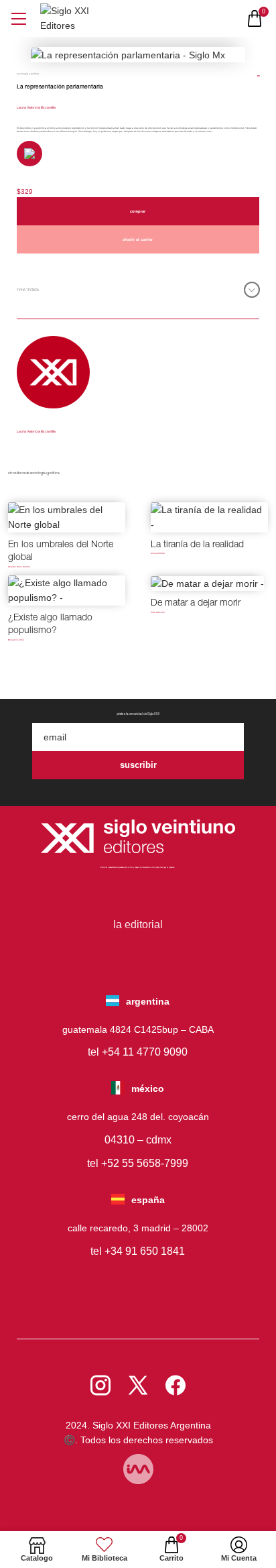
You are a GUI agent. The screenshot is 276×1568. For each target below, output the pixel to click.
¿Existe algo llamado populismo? (50, 625)
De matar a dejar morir (195, 603)
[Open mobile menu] (18, 18)
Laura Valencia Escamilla (36, 107)
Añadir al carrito (138, 239)
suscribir (138, 765)
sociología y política (28, 73)
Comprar (137, 211)
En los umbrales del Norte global (60, 552)
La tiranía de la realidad (197, 545)
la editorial (138, 924)
